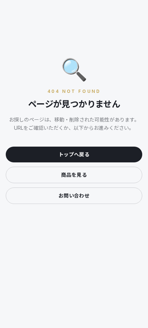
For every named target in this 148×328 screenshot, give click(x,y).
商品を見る (74, 175)
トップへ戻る (74, 154)
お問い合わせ (74, 195)
